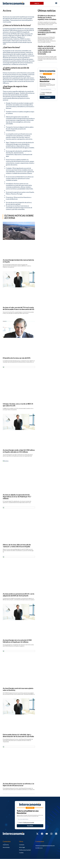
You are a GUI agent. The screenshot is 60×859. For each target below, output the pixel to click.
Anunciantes (6, 847)
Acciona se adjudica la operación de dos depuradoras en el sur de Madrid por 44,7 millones (17, 496)
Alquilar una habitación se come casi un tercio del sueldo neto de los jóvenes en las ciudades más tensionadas (47, 50)
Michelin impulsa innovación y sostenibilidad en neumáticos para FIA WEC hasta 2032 (47, 31)
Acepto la (26, 822)
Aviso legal (22, 847)
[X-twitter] (37, 834)
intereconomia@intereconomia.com (45, 845)
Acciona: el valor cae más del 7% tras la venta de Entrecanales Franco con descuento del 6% (18, 308)
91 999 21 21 (38, 848)
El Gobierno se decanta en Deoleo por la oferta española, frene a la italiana (47, 17)
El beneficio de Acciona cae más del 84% (16, 358)
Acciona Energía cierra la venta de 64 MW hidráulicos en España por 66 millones (17, 641)
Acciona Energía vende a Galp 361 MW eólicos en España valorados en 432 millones (19, 451)
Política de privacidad (25, 850)
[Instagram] (51, 834)
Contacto (21, 844)
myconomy (6, 844)
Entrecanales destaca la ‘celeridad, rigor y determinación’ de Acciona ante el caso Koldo (18, 735)
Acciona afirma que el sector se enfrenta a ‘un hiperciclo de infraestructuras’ (18, 784)
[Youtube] (47, 834)
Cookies (21, 852)
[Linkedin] (56, 834)
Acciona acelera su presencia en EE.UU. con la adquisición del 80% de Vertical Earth (18, 595)
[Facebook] (42, 834)
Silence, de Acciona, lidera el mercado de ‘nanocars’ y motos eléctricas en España (17, 545)
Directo (37, 3)
